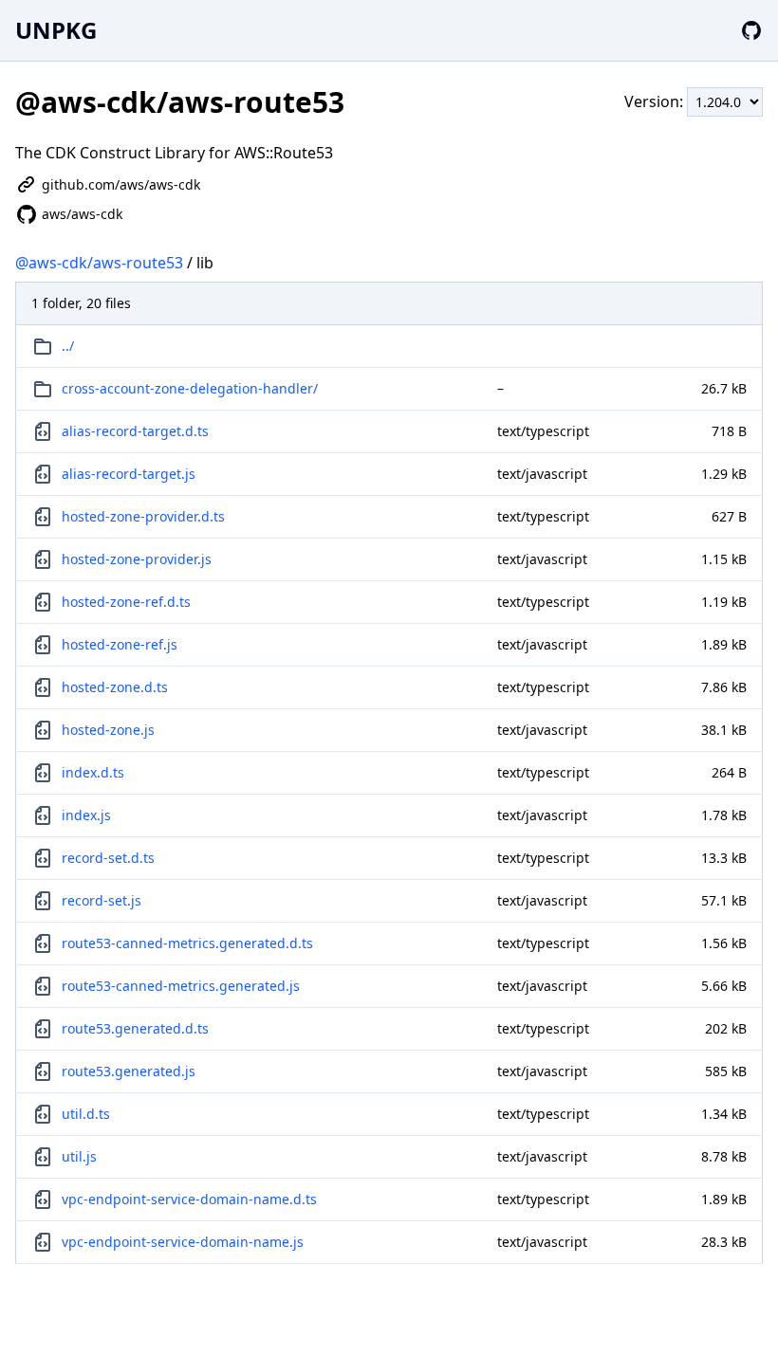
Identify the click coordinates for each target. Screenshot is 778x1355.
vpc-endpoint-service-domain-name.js (183, 1242)
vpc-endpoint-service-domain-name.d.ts (189, 1199)
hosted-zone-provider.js (137, 559)
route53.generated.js (128, 1071)
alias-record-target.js (128, 474)
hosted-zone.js (108, 730)
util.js (79, 1156)
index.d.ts (93, 772)
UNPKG (56, 30)
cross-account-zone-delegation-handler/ (190, 388)
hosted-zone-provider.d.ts (143, 516)
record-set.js (101, 900)
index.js (86, 815)
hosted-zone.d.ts (115, 687)
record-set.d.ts (108, 858)
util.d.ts (86, 1114)
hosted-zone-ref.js (119, 644)
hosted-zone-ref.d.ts (126, 602)
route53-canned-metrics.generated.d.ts (187, 943)
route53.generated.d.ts (135, 1028)
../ (68, 346)
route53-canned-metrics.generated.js (181, 986)
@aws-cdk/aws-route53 (99, 262)
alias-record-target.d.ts (135, 431)
